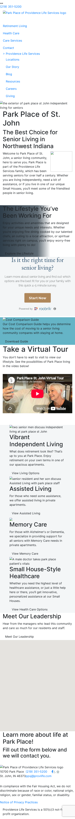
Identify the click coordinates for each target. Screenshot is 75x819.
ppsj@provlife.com (39, 776)
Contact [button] (8, 48)
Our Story (12, 67)
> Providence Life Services (21, 53)
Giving (10, 96)
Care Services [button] (12, 40)
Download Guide (16, 341)
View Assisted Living (26, 513)
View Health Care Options (30, 609)
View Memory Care (25, 553)
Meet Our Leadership (19, 636)
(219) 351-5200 (10, 6)
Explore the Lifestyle (19, 253)
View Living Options (25, 473)
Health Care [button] (11, 33)
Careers (11, 88)
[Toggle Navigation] (8, 18)
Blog (9, 74)
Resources (13, 81)
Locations (12, 59)
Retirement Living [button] (15, 26)
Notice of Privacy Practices (19, 802)
